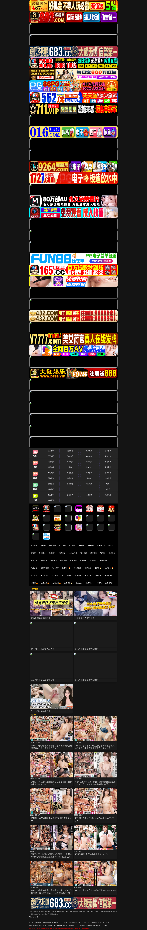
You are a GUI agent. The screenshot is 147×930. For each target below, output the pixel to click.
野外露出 (108, 467)
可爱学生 (89, 473)
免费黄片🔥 (68, 583)
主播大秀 (34, 560)
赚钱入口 (79, 583)
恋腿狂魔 (108, 473)
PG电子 (81, 545)
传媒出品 (51, 489)
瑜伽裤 (89, 478)
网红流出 (89, 467)
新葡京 (33, 553)
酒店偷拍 (112, 553)
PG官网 (43, 545)
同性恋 (108, 489)
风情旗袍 (51, 478)
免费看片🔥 (66, 568)
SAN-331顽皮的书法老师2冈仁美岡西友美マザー (51, 819)
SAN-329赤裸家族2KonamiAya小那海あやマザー (94, 819)
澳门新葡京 (104, 560)
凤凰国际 (62, 553)
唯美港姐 (89, 462)
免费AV (99, 583)
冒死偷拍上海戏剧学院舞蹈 (86, 649)
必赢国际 (52, 553)
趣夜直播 (73, 560)
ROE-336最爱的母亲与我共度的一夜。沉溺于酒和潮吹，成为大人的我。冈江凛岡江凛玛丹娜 (51, 891)
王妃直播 (44, 560)
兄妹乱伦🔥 (56, 583)
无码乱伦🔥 (109, 568)
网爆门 (108, 484)
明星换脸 (70, 478)
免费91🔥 (34, 583)
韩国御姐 (70, 462)
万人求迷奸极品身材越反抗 (43, 680)
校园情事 (70, 495)
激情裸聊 (88, 568)
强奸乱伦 (70, 451)
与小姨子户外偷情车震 (84, 617)
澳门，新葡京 (67, 575)
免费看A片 (89, 583)
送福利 (110, 545)
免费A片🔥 (45, 583)
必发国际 (93, 560)
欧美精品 (89, 451)
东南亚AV (108, 462)
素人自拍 (108, 456)
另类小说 (51, 500)
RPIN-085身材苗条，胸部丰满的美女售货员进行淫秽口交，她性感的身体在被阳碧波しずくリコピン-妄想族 (95, 784)
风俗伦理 (108, 495)
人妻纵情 (89, 495)
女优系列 (70, 473)
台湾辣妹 (51, 462)
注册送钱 (91, 545)
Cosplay (89, 456)
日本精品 (70, 456)
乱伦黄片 (53, 560)
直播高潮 (83, 553)
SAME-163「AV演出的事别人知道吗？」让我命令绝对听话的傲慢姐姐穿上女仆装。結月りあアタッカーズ (51, 857)
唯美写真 (89, 484)
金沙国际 (55, 575)
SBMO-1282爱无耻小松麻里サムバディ (92, 854)
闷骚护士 (108, 478)
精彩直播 (93, 553)
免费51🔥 (98, 568)
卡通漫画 (51, 484)
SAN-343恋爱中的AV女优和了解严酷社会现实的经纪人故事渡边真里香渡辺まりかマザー (94, 746)
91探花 (70, 467)
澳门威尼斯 (109, 575)
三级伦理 (51, 456)
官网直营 (62, 545)
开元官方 (34, 575)
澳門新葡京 (45, 568)
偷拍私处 (63, 560)
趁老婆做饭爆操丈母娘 (41, 617)
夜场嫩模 (83, 560)
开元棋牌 (52, 545)
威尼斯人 (34, 545)
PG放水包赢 (72, 553)
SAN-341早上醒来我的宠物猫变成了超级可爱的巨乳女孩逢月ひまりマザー (51, 783)
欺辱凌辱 (51, 467)
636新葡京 (77, 568)
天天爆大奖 (45, 575)
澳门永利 (72, 545)
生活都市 (51, 495)
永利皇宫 (55, 568)
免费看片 (78, 575)
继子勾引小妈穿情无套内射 (43, 649)
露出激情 (70, 484)
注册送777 (101, 545)
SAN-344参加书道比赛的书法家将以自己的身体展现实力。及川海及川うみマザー (51, 746)
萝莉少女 (108, 451)
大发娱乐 (34, 568)
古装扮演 (51, 473)
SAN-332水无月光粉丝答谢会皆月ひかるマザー (95, 890)
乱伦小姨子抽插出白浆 (41, 711)
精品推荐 (51, 451)
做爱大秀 (88, 575)
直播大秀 (98, 575)
